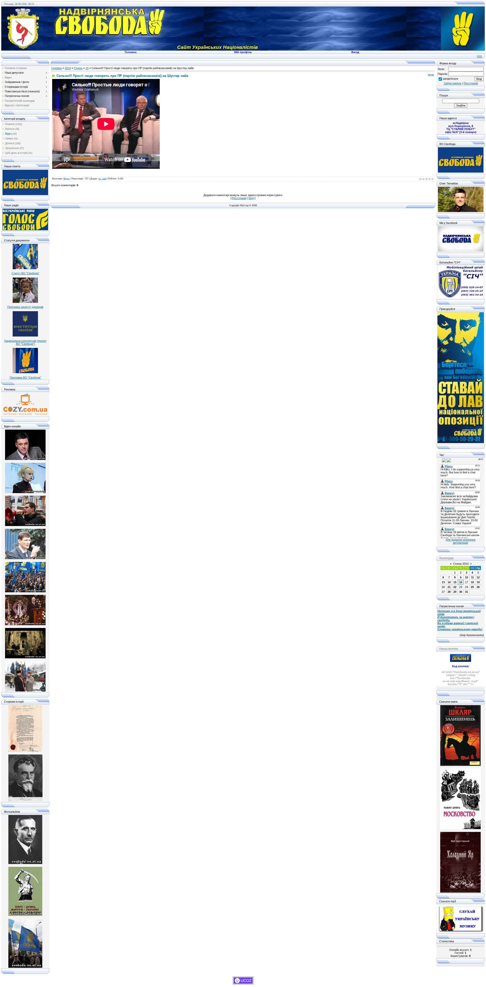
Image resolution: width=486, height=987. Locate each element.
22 (454, 587)
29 (454, 591)
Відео (8, 133)
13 (443, 582)
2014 (68, 68)
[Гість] (439, 459)
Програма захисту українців (25, 306)
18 (472, 582)
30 (460, 591)
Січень (78, 68)
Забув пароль (452, 83)
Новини (10, 123)
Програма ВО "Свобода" (25, 377)
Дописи (9, 143)
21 (449, 587)
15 (454, 582)
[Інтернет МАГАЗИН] (25, 414)
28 (449, 591)
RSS (479, 56)
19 (478, 582)
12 (478, 577)
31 (466, 591)
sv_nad (102, 178)
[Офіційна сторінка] (460, 171)
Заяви (9, 138)
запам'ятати (450, 78)
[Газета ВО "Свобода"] (25, 194)
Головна (56, 68)
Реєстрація (239, 198)
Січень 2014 (461, 563)
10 (466, 577)
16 (87, 68)
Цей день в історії (16, 152)
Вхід (251, 198)
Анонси (9, 128)
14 (449, 582)
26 (478, 587)
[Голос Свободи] (25, 229)
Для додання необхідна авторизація (460, 541)
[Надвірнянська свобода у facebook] (460, 250)
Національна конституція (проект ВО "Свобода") (25, 342)
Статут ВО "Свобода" (25, 273)
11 (472, 577)
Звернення (12, 148)
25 (472, 587)
